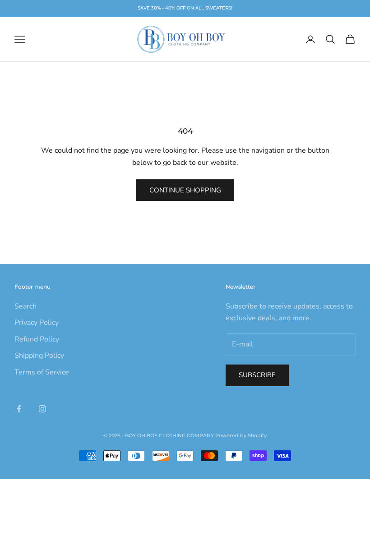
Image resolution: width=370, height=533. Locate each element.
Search (25, 306)
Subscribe (257, 374)
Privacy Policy (36, 322)
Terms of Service (41, 372)
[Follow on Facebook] (18, 408)
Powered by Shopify (241, 435)
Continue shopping (185, 190)
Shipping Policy (39, 355)
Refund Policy (36, 339)
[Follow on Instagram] (42, 408)
